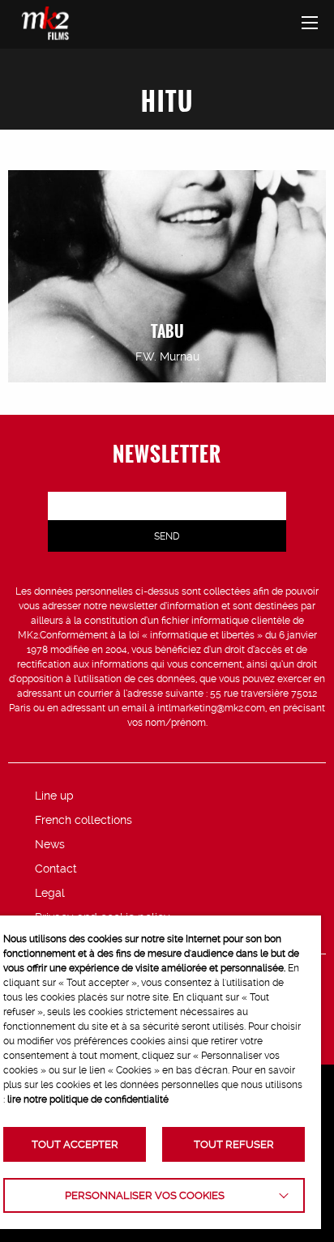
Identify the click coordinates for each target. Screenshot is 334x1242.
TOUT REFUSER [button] (234, 1144)
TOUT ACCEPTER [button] (75, 1144)
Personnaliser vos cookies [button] (145, 1195)
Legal (50, 892)
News (50, 844)
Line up (54, 795)
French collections (83, 819)
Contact (56, 868)
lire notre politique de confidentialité (88, 1099)
